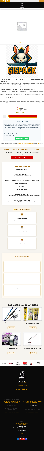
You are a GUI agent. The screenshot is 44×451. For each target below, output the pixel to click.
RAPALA (22, 144)
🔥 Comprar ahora (22, 116)
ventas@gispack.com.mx (21, 385)
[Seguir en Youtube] (23, 439)
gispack (38, 143)
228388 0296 (23, 382)
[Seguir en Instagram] (26, 439)
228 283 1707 (24, 384)
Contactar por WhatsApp (22, 138)
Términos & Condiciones (22, 424)
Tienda (22, 433)
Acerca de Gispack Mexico (22, 423)
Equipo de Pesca (29, 143)
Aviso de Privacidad (35, 445)
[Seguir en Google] (20, 439)
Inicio (22, 432)
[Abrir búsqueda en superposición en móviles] (27, 1)
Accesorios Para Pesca (21, 143)
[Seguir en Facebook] (18, 439)
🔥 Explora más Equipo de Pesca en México (22, 157)
